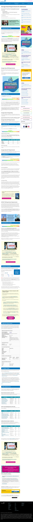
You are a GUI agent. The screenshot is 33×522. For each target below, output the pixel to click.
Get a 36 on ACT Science (25, 95)
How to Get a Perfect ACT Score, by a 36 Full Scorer (26, 89)
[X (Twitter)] (28, 503)
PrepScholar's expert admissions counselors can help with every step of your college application (10, 218)
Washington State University (5, 414)
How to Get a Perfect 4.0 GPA (25, 13)
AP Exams (23, 3)
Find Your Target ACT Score (25, 84)
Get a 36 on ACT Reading (25, 93)
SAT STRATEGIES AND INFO (26, 108)
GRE (15, 507)
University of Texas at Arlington (5, 415)
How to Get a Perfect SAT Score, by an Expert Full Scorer (26, 56)
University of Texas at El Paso (5, 427)
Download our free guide (5, 193)
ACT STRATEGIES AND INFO (26, 110)
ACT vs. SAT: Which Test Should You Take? (26, 20)
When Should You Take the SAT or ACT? (26, 22)
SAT (3, 3)
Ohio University (3, 402)
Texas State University (4, 418)
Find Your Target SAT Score (25, 51)
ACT (9, 3)
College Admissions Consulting (16, 3)
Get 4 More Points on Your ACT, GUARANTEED (10, 318)
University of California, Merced (5, 428)
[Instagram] (28, 127)
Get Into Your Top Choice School (11, 64)
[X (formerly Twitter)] (26, 127)
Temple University (4, 398)
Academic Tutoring (29, 3)
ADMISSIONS (16, 510)
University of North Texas (5, 417)
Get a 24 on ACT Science (25, 103)
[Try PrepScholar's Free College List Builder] (10, 83)
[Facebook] (24, 127)
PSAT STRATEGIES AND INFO (26, 117)
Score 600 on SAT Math (25, 64)
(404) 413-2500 (11, 364)
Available (10, 332)
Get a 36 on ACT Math (24, 92)
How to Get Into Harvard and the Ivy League (26, 11)
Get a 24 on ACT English (25, 99)
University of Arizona (4, 403)
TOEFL (16, 509)
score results (13, 312)
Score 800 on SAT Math (25, 57)
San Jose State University (5, 416)
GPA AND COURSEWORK (26, 119)
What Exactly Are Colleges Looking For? (26, 17)
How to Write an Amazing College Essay (26, 15)
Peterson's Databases (12, 438)
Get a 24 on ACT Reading (25, 102)
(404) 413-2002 (11, 365)
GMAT (15, 508)
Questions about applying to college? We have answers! (10, 468)
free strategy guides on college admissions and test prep (10, 476)
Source (2, 383)
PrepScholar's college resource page (10, 469)
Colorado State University (5, 400)
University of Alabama (4, 399)
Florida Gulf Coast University (5, 413)
